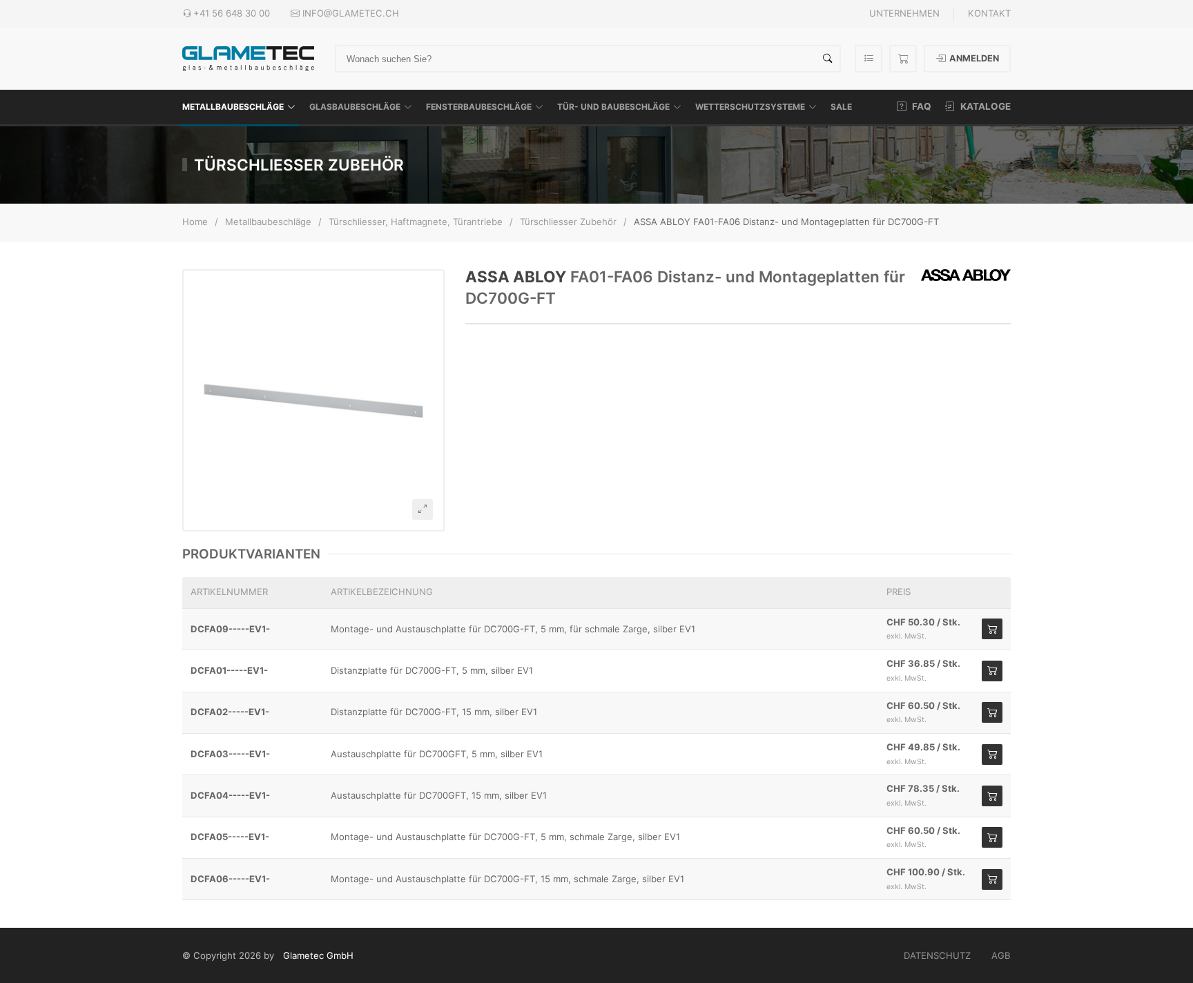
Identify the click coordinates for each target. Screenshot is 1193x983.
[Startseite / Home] (248, 57)
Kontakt (989, 13)
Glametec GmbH (318, 955)
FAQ (920, 106)
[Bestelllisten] (868, 58)
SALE (841, 106)
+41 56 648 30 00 (231, 13)
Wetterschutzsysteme (750, 106)
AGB (1001, 955)
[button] (313, 400)
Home (195, 221)
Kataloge (984, 106)
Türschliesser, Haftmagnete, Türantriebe (416, 221)
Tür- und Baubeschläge (613, 106)
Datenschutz (937, 955)
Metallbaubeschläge (233, 106)
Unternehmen (904, 13)
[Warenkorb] (903, 58)
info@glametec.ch (350, 13)
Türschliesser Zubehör (568, 221)
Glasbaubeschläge (354, 106)
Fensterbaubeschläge (479, 106)
